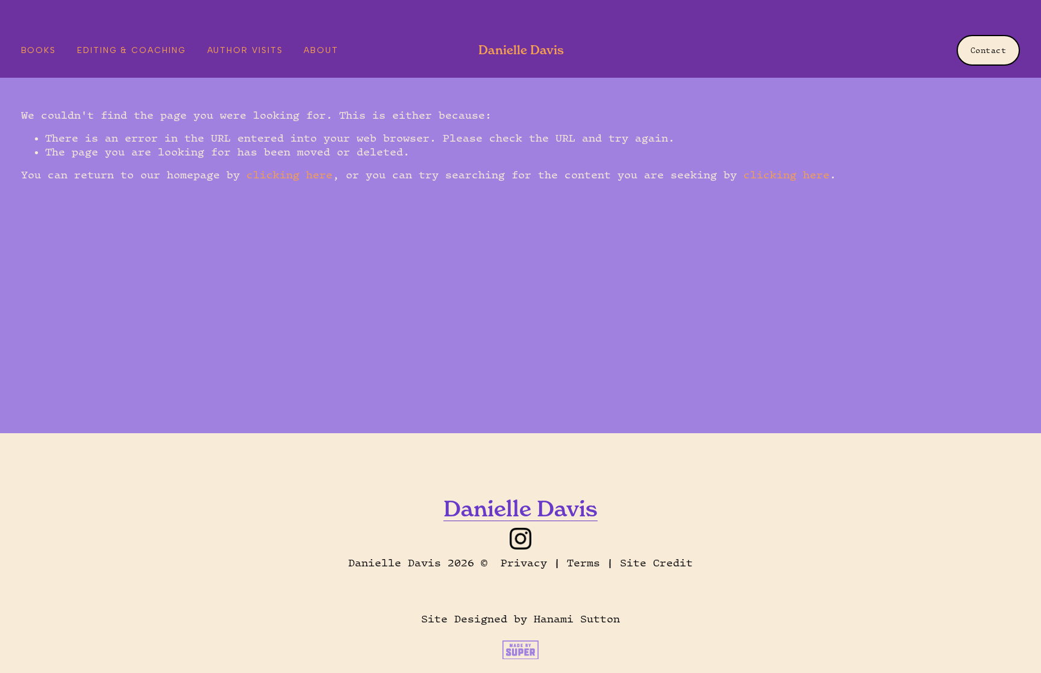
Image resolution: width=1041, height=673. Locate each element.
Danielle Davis (521, 49)
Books (39, 50)
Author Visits (245, 50)
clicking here (289, 175)
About (321, 50)
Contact (989, 50)
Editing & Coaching (131, 50)
